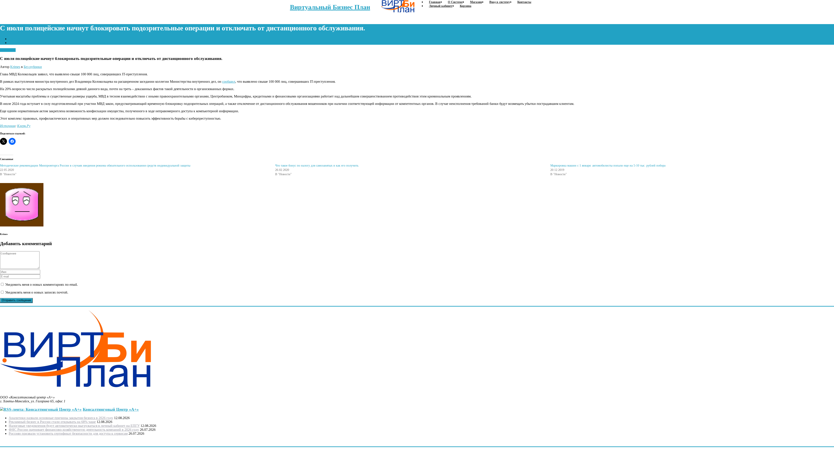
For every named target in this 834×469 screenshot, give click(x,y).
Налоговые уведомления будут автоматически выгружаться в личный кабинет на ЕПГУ (74, 426)
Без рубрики (33, 67)
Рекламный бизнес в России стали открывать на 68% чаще (52, 422)
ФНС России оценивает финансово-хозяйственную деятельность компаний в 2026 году (74, 429)
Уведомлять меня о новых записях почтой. (36, 292)
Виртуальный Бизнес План (330, 7)
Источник (7, 126)
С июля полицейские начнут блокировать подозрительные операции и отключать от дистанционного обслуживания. (96, 43)
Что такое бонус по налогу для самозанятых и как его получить (316, 165)
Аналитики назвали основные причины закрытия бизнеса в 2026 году (61, 418)
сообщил (228, 81)
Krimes (15, 67)
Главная (14, 39)
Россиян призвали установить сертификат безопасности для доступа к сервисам (68, 433)
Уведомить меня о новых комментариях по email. (41, 284)
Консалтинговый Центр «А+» (111, 409)
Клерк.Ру (23, 126)
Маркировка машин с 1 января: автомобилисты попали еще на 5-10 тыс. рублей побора (607, 165)
